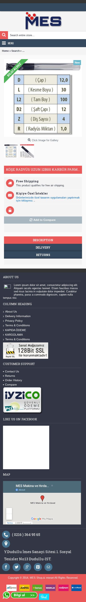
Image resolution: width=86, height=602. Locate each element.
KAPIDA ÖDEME (15, 330)
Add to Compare (44, 219)
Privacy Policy (14, 320)
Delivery (43, 247)
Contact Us (12, 371)
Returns (43, 255)
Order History (13, 380)
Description (43, 240)
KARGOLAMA (14, 334)
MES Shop (36, 577)
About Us (11, 311)
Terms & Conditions (17, 325)
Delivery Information (18, 316)
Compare (11, 384)
